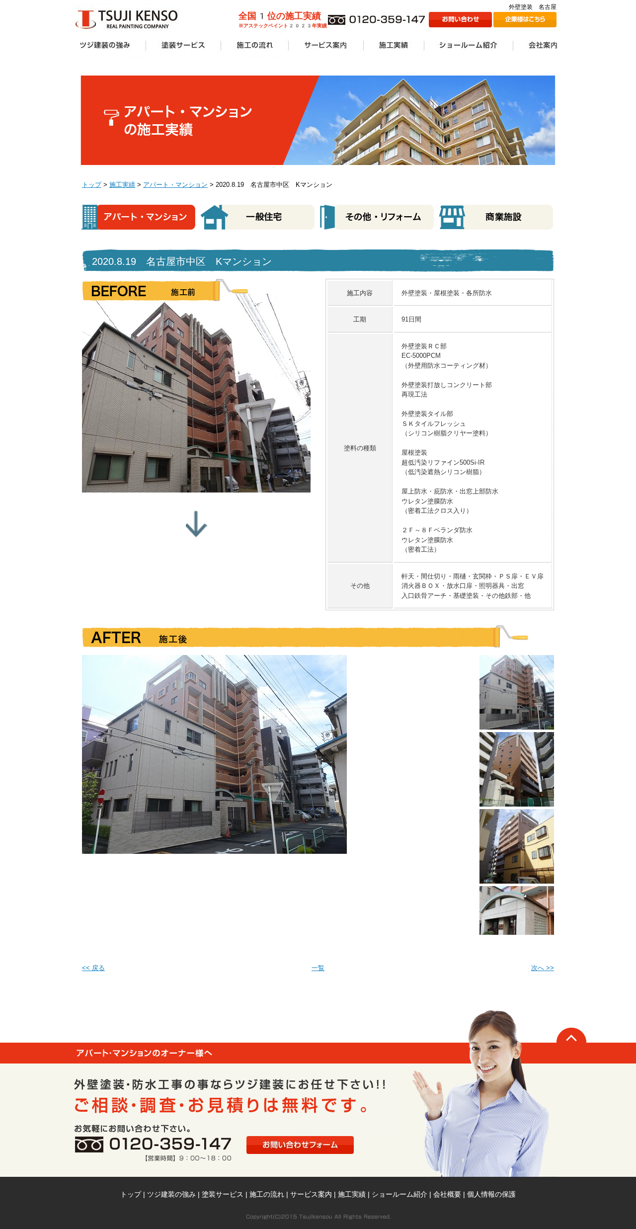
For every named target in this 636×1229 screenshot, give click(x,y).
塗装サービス (222, 1194)
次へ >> (542, 968)
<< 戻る (93, 968)
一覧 (318, 968)
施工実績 (122, 184)
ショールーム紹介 (399, 1194)
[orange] (516, 659)
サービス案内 (311, 1194)
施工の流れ (266, 1194)
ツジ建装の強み (171, 1194)
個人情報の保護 (491, 1194)
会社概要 (447, 1194)
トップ (91, 184)
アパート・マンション (175, 184)
